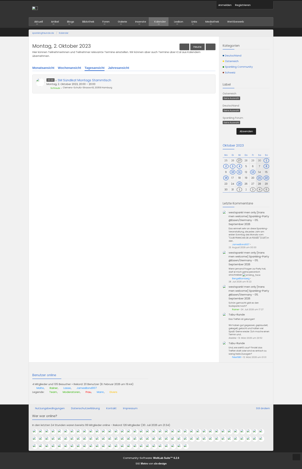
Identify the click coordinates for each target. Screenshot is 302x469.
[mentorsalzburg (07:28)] (156, 446)
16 (226, 177)
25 (239, 183)
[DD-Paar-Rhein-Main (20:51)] (244, 431)
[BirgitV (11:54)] (55, 446)
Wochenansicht (69, 68)
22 (266, 177)
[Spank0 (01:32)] (68, 431)
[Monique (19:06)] (93, 439)
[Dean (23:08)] (143, 431)
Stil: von (151, 463)
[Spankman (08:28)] (143, 446)
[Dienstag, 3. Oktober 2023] (210, 47)
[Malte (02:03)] (36, 431)
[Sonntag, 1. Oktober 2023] (184, 47)
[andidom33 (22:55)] (156, 431)
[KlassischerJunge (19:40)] (74, 439)
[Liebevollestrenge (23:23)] (131, 431)
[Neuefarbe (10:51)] (86, 446)
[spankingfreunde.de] (122, 9)
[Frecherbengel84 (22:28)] (181, 431)
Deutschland (231, 105)
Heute (197, 47)
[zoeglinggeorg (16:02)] (206, 439)
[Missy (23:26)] (124, 431)
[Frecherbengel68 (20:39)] (263, 431)
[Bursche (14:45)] (231, 439)
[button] (257, 5)
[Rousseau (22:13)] (193, 431)
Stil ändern (263, 408)
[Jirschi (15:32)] (212, 439)
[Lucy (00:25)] (99, 431)
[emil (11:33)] (68, 446)
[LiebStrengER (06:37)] (162, 446)
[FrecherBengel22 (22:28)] (175, 431)
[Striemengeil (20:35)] (36, 439)
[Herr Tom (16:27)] (175, 439)
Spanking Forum (233, 118)
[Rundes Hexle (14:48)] (225, 439)
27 (239, 160)
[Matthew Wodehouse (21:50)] (206, 431)
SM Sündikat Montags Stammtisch (84, 80)
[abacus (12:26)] (36, 446)
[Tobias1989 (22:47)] (162, 431)
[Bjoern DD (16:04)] (193, 439)
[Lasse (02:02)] (49, 431)
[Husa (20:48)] (250, 431)
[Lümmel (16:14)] (181, 439)
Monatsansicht (43, 68)
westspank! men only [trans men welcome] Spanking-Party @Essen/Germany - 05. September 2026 (249, 218)
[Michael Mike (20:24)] (49, 439)
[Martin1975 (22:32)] (168, 431)
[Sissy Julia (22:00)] (200, 431)
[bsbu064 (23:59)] (112, 431)
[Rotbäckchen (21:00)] (237, 431)
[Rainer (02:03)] (42, 431)
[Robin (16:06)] (187, 439)
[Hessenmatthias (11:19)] (74, 446)
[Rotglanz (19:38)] (80, 439)
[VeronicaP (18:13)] (124, 439)
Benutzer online (44, 375)
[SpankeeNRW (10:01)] (99, 446)
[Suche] (268, 5)
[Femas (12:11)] (49, 446)
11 (239, 171)
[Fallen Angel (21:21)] (225, 431)
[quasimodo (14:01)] (256, 439)
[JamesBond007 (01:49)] (55, 431)
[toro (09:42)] (118, 446)
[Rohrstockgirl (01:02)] (74, 431)
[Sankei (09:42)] (112, 446)
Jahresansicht (118, 68)
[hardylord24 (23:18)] (137, 431)
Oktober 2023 (233, 145)
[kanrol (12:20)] (42, 446)
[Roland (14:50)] (219, 439)
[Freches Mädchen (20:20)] (55, 439)
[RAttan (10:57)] (80, 446)
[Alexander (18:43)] (99, 439)
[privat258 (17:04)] (162, 439)
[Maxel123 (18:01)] (131, 439)
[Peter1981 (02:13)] (187, 446)
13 (252, 171)
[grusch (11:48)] (61, 446)
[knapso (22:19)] (187, 431)
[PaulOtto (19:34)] (86, 439)
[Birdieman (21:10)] (231, 431)
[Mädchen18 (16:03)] (200, 439)
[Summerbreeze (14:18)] (250, 439)
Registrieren (243, 5)
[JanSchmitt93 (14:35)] (237, 439)
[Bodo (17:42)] (137, 439)
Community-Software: (151, 458)
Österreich (229, 93)
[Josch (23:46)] (118, 431)
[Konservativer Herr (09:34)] (124, 446)
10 (232, 171)
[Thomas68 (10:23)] (93, 446)
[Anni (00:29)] (93, 431)
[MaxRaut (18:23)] (112, 439)
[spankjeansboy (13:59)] (263, 439)
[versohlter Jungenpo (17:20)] (149, 439)
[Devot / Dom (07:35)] (149, 446)
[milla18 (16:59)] (168, 439)
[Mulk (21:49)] (212, 431)
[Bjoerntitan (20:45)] (256, 431)
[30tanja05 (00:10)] (105, 431)
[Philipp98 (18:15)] (118, 439)
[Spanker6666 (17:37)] (143, 439)
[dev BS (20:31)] (42, 439)
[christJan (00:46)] (80, 431)
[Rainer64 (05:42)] (175, 446)
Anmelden (225, 5)
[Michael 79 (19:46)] (68, 439)
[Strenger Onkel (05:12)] (181, 446)
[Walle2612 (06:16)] (168, 446)
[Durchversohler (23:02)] (149, 431)
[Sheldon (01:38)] (61, 431)
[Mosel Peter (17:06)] (156, 439)
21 (259, 177)
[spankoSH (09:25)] (131, 446)
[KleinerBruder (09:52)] (105, 446)
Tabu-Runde (237, 314)
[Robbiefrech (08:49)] (137, 446)
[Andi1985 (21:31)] (219, 431)
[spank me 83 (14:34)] (244, 439)
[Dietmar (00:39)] (86, 431)
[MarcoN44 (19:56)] (61, 439)
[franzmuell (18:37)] (105, 439)
